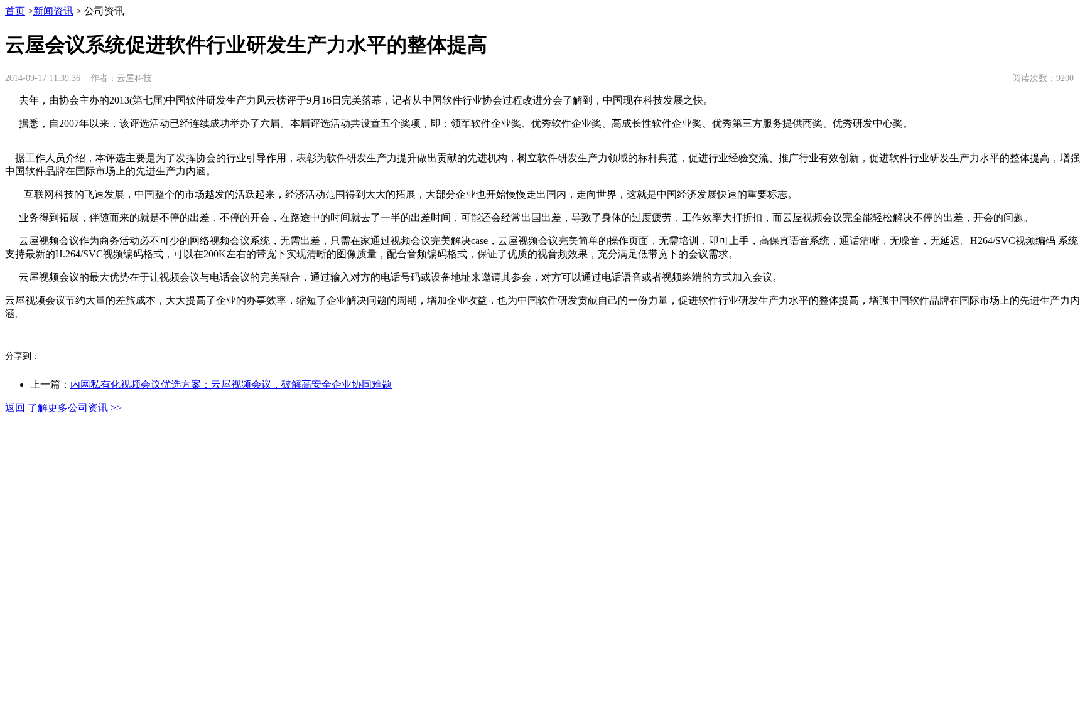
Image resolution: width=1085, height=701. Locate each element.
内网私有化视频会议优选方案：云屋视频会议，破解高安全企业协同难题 (231, 384)
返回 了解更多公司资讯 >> (63, 407)
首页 (15, 11)
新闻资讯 (53, 11)
